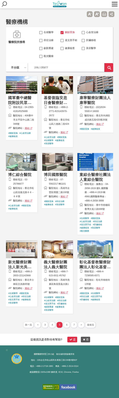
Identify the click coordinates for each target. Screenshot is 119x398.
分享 (111, 14)
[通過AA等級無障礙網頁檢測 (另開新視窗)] (51, 387)
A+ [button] (97, 14)
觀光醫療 (49, 56)
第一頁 (28, 325)
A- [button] (90, 14)
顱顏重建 (49, 48)
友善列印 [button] (104, 14)
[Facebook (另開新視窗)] (68, 387)
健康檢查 (70, 48)
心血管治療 (92, 32)
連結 (27, 128)
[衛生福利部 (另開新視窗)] (16, 363)
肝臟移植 (91, 40)
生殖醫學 (49, 32)
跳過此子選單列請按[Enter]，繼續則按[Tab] (82, 14)
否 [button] (87, 339)
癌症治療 (49, 40)
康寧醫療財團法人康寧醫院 (95, 104)
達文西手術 (71, 40)
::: (7, 350)
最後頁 (90, 325)
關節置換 (70, 32)
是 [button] (74, 339)
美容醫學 (91, 48)
